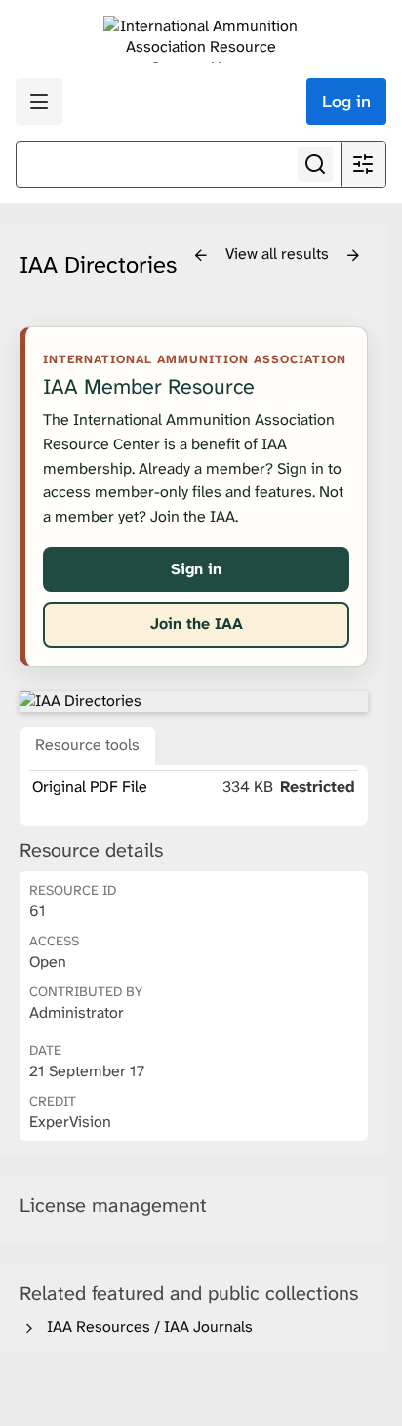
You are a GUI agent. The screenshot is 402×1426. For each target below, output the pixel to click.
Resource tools (87, 744)
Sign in (196, 569)
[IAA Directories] (194, 701)
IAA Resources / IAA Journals (146, 1327)
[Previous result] (201, 256)
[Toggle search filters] (363, 164)
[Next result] (353, 256)
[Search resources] (315, 164)
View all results (279, 253)
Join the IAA (196, 623)
